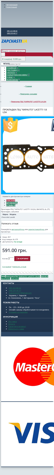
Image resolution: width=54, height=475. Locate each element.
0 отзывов (6, 266)
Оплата (11, 324)
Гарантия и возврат (17, 326)
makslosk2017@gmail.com (20, 293)
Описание (10, 201)
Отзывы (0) (10, 205)
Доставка (12, 321)
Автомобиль (12, 203)
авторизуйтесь (18, 229)
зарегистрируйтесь (36, 229)
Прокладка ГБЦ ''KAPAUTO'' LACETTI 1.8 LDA (23, 276)
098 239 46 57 (15, 290)
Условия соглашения (18, 312)
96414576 (44, 276)
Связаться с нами (16, 329)
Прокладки (5, 279)
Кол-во (5, 258)
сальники (15, 279)
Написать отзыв (19, 266)
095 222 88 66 (15, 288)
